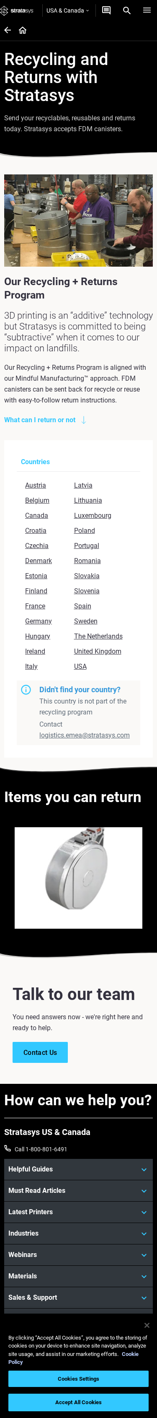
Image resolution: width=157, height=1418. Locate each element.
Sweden (86, 621)
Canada (36, 515)
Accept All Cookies (78, 1402)
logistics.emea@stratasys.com (84, 735)
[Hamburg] (147, 10)
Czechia (37, 546)
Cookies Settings (78, 1379)
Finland (36, 591)
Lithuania (88, 500)
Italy (31, 666)
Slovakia (87, 576)
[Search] (127, 10)
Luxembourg (92, 515)
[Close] (147, 1325)
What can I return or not (39, 420)
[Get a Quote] (106, 10)
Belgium (37, 500)
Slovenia (87, 591)
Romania (87, 561)
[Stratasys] (16, 10)
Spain (82, 606)
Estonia (36, 576)
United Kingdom (97, 651)
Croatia (35, 531)
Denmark (38, 561)
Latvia (83, 485)
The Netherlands (98, 636)
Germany (38, 621)
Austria (35, 485)
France (35, 606)
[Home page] (19, 30)
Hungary (37, 636)
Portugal (86, 546)
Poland (84, 531)
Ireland (35, 651)
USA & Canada (65, 10)
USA (80, 666)
